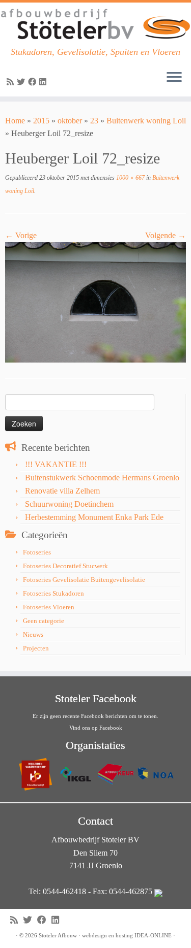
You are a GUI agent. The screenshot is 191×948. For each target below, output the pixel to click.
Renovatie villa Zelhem (62, 490)
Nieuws (33, 634)
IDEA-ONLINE (153, 935)
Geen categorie (43, 621)
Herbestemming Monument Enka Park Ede (94, 517)
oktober (70, 120)
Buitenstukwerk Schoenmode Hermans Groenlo (102, 477)
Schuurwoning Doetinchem (69, 504)
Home (15, 120)
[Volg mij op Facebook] (33, 82)
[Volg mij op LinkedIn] (44, 82)
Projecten (36, 648)
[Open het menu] (174, 78)
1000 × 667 (130, 177)
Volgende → (165, 235)
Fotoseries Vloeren (48, 607)
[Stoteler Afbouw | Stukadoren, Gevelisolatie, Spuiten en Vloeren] (95, 25)
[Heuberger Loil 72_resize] (95, 301)
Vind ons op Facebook (95, 728)
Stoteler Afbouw (58, 935)
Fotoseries (37, 552)
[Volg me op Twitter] (22, 82)
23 (94, 120)
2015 (41, 120)
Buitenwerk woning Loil (146, 120)
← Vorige (21, 235)
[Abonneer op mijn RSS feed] (12, 82)
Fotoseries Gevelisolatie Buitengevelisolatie (84, 579)
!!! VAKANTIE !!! (56, 464)
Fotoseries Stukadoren (53, 593)
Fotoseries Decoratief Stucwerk (65, 566)
